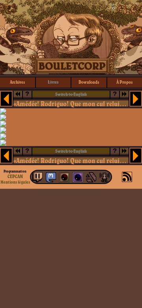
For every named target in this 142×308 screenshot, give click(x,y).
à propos (124, 82)
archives (17, 82)
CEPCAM (15, 176)
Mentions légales (15, 182)
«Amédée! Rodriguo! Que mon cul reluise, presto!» (70, 104)
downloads (88, 82)
